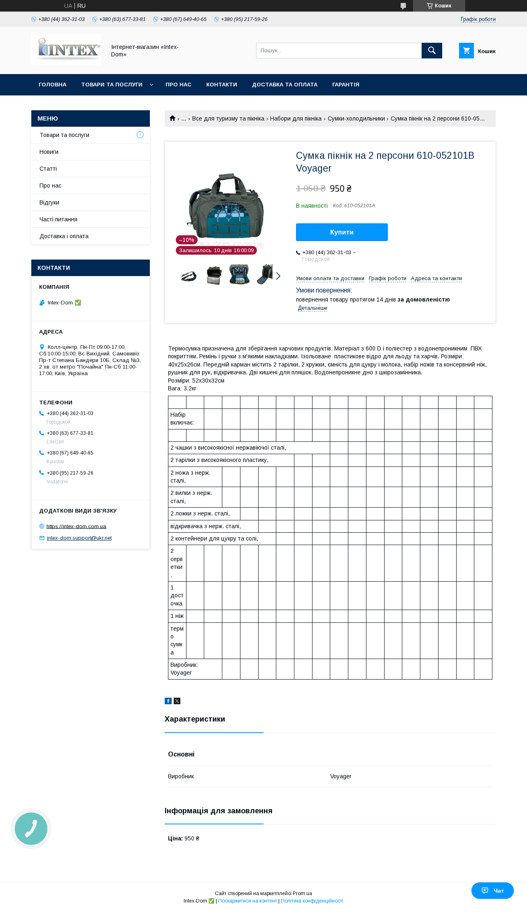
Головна (52, 84)
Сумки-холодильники (356, 118)
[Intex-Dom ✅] (66, 63)
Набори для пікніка (296, 118)
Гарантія (345, 84)
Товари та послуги (111, 84)
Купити (342, 232)
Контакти (221, 84)
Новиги (49, 152)
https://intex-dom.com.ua (76, 526)
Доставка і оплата (64, 236)
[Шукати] (432, 50)
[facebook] (168, 702)
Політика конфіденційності (312, 901)
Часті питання (58, 219)
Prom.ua (302, 893)
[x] (177, 702)
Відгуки (49, 202)
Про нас (178, 84)
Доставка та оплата (284, 84)
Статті (48, 168)
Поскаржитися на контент (247, 901)
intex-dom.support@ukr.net (79, 538)
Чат (499, 890)
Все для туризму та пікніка (228, 118)
